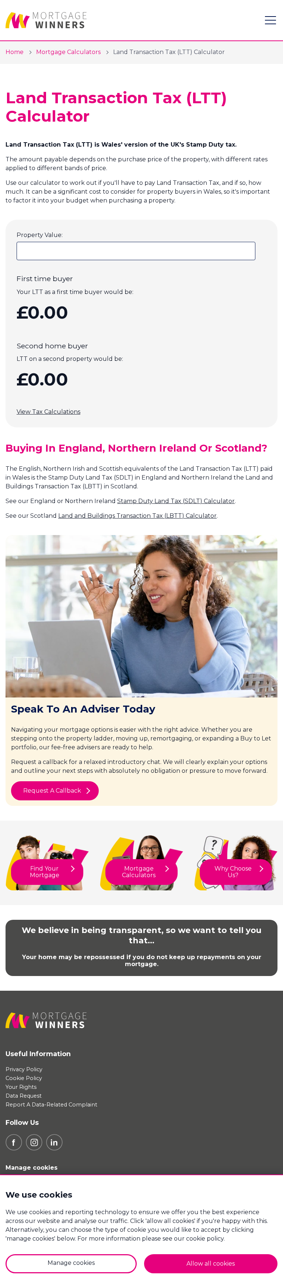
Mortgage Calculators (68, 52)
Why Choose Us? (233, 872)
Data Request (24, 1096)
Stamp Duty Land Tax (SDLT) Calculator (176, 501)
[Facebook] (14, 1141)
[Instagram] (34, 1141)
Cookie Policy (24, 1078)
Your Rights (21, 1087)
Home (15, 52)
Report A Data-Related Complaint (51, 1104)
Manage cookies (31, 1167)
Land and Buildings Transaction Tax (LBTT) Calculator (137, 515)
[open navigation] (270, 20)
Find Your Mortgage (44, 872)
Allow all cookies (210, 1263)
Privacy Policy (24, 1069)
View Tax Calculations (48, 411)
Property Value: (40, 235)
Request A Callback (52, 790)
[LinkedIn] (54, 1141)
